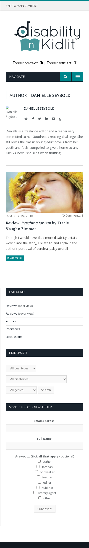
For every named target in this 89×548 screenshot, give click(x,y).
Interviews (13, 329)
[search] (65, 76)
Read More (14, 258)
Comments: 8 (74, 215)
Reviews (11, 306)
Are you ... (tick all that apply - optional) (44, 456)
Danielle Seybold (39, 108)
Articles (11, 321)
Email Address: (44, 421)
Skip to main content (22, 6)
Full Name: (44, 439)
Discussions (14, 337)
